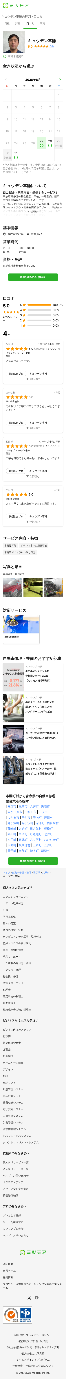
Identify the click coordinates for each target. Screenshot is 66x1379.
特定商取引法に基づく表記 (33, 1341)
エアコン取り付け (13, 903)
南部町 (23, 851)
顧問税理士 (9, 1002)
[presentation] (6, 24)
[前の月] (6, 80)
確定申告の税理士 (13, 996)
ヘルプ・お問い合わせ (16, 1175)
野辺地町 (36, 834)
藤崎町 (12, 828)
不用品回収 (9, 916)
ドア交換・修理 (12, 969)
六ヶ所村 (36, 839)
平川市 (26, 817)
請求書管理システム (14, 1129)
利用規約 (19, 1335)
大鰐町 (23, 828)
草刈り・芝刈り (12, 956)
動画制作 (8, 1056)
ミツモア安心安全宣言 (16, 1188)
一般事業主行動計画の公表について (33, 1365)
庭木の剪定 (9, 923)
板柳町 (48, 828)
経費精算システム (13, 1102)
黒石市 (45, 806)
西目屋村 (53, 823)
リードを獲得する (13, 1222)
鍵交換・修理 (10, 976)
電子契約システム (13, 1109)
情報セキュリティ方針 (46, 1347)
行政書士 (8, 1036)
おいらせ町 (51, 839)
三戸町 (37, 845)
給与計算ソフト (12, 1095)
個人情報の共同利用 (33, 1353)
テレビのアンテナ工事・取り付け (22, 936)
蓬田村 (48, 817)
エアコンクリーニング (16, 896)
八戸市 (34, 806)
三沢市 (43, 812)
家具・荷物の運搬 (13, 949)
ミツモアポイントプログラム (33, 1359)
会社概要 (8, 1264)
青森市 (12, 806)
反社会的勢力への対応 (19, 1347)
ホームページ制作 (13, 1062)
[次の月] (60, 80)
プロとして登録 (12, 1215)
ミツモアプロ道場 (13, 1228)
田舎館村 (36, 828)
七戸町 (48, 834)
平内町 (37, 817)
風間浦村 (24, 845)
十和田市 (30, 812)
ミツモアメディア (13, 1182)
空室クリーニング (13, 983)
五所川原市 (15, 812)
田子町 (12, 851)
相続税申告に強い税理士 (17, 1009)
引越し (7, 910)
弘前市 (23, 806)
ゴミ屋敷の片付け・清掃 (17, 963)
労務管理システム (13, 1122)
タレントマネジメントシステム (21, 1142)
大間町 (12, 845)
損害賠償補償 (10, 1195)
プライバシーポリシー (39, 1335)
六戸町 (12, 839)
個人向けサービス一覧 (16, 1162)
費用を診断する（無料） (33, 277)
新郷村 (45, 851)
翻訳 (5, 1075)
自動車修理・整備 (21, 872)
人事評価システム (13, 1115)
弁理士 (7, 1049)
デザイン (8, 1069)
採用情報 (8, 1277)
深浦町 (40, 823)
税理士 (7, 989)
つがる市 (13, 817)
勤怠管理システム (13, 1089)
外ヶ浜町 (13, 823)
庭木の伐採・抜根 (13, 929)
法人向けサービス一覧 (16, 1168)
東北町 (23, 839)
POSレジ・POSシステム (17, 1135)
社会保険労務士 (12, 1042)
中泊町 (23, 834)
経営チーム (9, 1270)
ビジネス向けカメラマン (17, 1029)
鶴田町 (12, 834)
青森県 (36, 872)
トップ (6, 872)
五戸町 (48, 845)
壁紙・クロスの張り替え (17, 943)
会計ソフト (9, 1082)
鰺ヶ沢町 (27, 823)
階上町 (34, 851)
